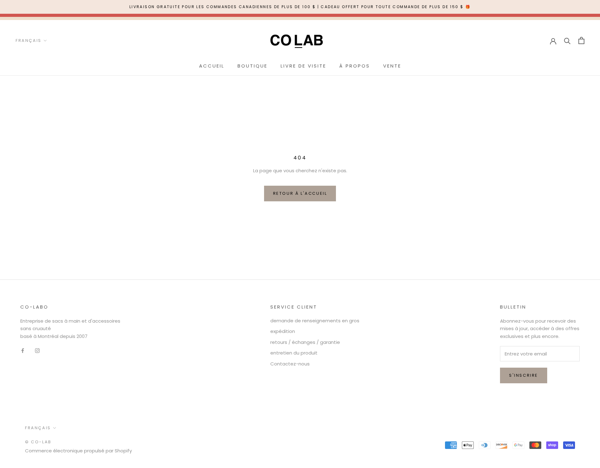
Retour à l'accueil (300, 193)
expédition (282, 331)
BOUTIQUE (253, 66)
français (38, 428)
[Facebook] (22, 351)
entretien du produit (294, 353)
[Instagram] (37, 351)
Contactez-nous (290, 363)
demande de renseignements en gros (314, 320)
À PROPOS (354, 66)
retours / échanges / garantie (305, 342)
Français (29, 40)
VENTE (392, 66)
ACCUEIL (211, 66)
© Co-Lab (38, 442)
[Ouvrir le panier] (581, 40)
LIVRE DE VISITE (303, 66)
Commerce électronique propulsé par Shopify (78, 450)
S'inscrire (523, 375)
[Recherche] (567, 40)
